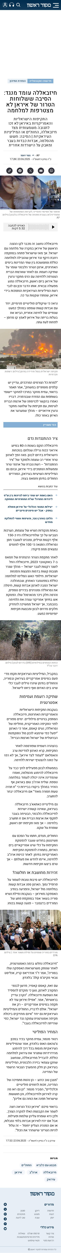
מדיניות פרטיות (32, 1237)
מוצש (36, 1214)
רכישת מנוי (48, 1240)
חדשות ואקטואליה (40, 81)
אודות (51, 1237)
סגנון (23, 1210)
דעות (51, 1214)
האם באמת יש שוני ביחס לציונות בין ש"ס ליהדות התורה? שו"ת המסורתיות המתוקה (28, 497)
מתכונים (21, 1214)
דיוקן (37, 1210)
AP (38, 155)
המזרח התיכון (18, 81)
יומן (52, 1217)
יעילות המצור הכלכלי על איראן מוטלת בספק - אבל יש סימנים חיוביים (30, 509)
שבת (37, 1217)
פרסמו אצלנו (33, 1233)
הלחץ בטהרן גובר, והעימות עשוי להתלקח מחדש (29, 520)
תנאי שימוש (33, 1240)
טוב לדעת (20, 1217)
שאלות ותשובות (21, 1235)
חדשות (50, 1210)
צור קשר (50, 1233)
